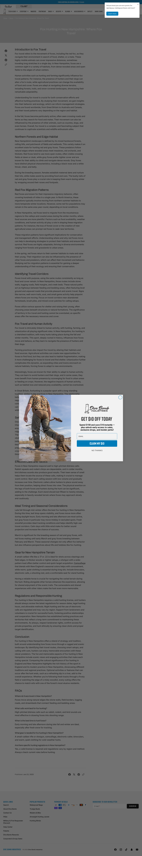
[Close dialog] (120, 397)
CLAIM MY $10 (97, 443)
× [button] (137, 4)
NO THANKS (97, 450)
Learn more (112, 14)
